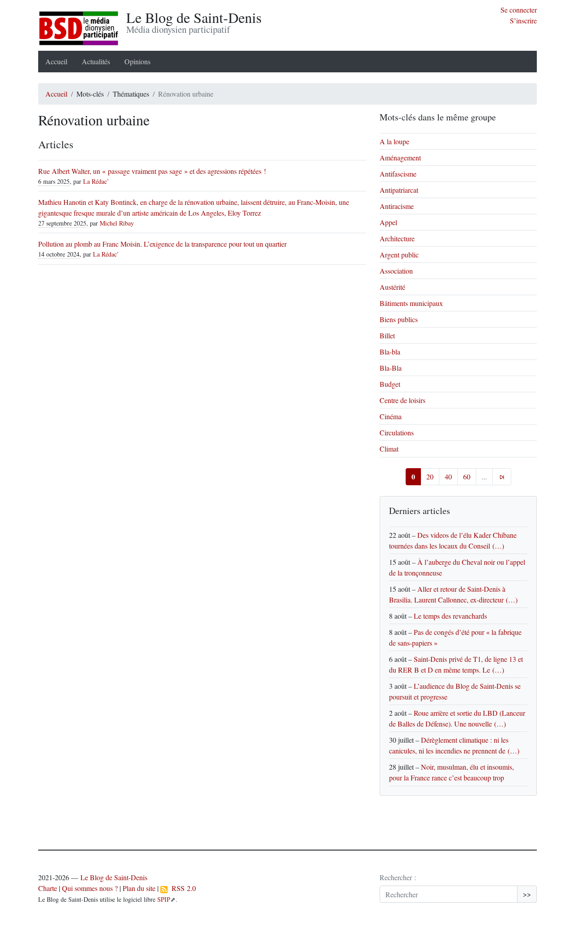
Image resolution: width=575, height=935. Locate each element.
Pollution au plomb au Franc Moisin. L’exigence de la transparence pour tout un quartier (162, 243)
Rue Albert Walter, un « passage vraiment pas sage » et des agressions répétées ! (152, 171)
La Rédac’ (96, 181)
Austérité (392, 287)
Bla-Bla (391, 367)
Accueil (56, 61)
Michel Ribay (117, 223)
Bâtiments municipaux (411, 303)
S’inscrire (523, 20)
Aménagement (400, 157)
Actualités (96, 61)
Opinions (137, 61)
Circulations (397, 432)
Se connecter (518, 9)
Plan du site (139, 888)
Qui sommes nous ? (90, 888)
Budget (390, 384)
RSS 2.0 (182, 888)
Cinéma (391, 416)
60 (466, 476)
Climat (389, 448)
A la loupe (394, 141)
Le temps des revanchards (450, 615)
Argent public (399, 254)
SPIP (163, 899)
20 (429, 476)
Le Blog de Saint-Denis (113, 877)
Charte (47, 888)
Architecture (397, 238)
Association (396, 270)
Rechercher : (398, 877)
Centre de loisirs (402, 400)
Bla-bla (390, 351)
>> (527, 894)
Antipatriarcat (399, 190)
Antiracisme (397, 206)
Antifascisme (398, 173)
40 (448, 476)
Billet (387, 335)
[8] (501, 476)
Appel (388, 222)
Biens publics (399, 319)
